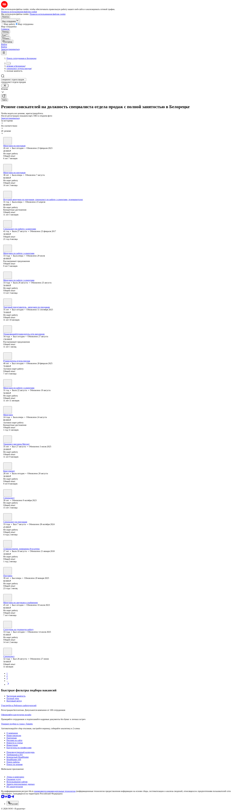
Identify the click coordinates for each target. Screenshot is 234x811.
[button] (4, 44)
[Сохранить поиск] (3, 96)
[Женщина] (7, 167)
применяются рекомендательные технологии (55, 791)
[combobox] (13, 79)
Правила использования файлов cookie (48, 14)
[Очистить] (5, 85)
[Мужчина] (7, 140)
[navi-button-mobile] (3, 53)
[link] (5, 38)
